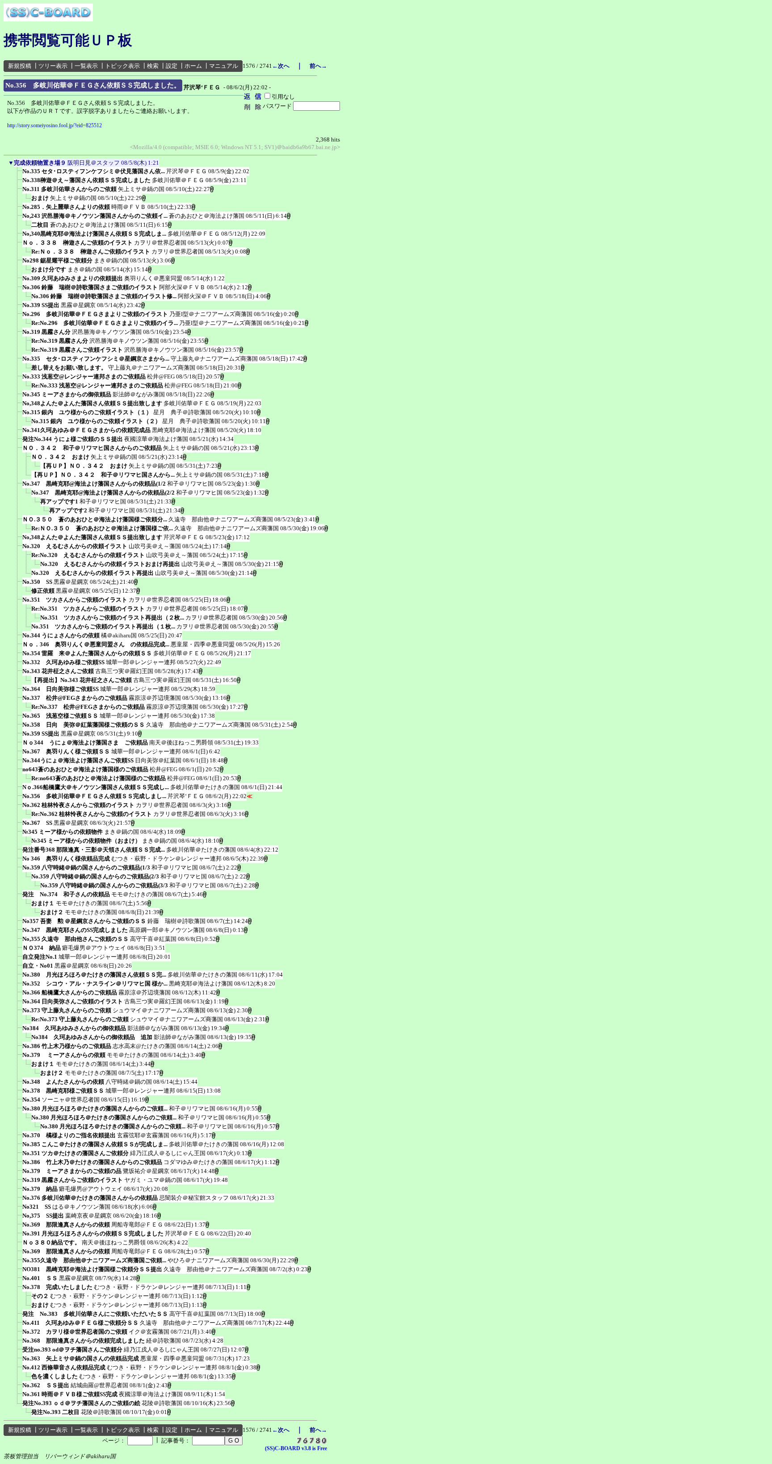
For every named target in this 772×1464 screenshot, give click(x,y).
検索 (153, 65)
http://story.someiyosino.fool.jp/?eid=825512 (54, 125)
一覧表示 (86, 65)
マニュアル (223, 65)
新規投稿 (19, 65)
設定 (171, 65)
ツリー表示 (52, 65)
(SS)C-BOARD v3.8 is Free (296, 1448)
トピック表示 (122, 65)
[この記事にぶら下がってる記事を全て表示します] (17, 174)
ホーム (193, 65)
